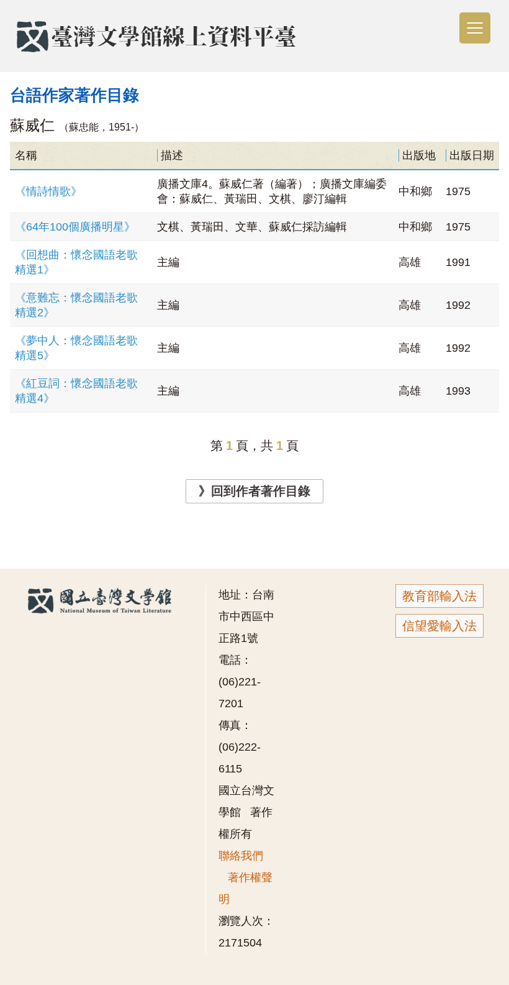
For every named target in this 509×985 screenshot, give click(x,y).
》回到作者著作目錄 (254, 491)
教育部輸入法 (439, 596)
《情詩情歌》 (48, 191)
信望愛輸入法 (439, 626)
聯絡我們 (240, 856)
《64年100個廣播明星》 (75, 227)
